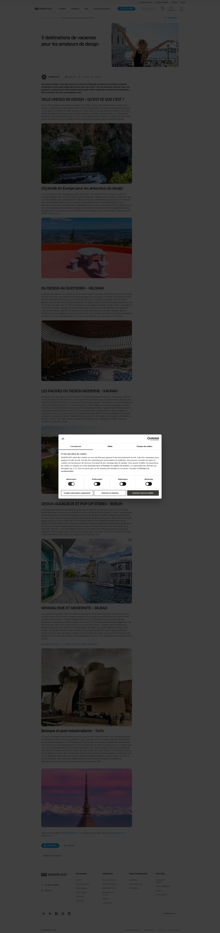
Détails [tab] (110, 446)
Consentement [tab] (75, 446)
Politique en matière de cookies (116, 466)
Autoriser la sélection (110, 493)
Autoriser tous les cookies (142, 493)
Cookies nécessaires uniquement (77, 493)
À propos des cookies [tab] (144, 446)
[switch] (97, 484)
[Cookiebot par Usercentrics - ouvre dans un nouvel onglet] (149, 439)
